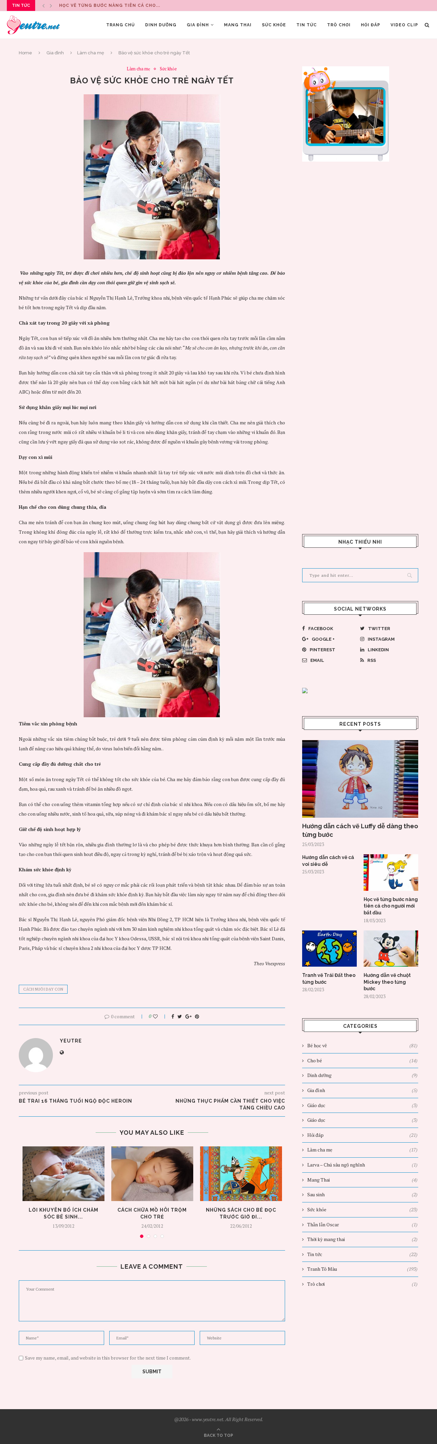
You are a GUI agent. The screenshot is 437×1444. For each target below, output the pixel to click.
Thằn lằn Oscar (362, 1224)
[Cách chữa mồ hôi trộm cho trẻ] (152, 1173)
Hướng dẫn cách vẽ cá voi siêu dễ (328, 861)
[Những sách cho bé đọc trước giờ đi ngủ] (241, 1173)
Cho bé (362, 1060)
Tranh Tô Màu (362, 1269)
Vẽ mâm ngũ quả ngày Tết (93, 5)
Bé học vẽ (362, 1045)
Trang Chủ (120, 25)
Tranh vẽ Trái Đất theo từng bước (328, 978)
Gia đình (198, 25)
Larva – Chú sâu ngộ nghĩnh (362, 1164)
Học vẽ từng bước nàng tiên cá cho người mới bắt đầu (391, 906)
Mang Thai (238, 25)
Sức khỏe (274, 25)
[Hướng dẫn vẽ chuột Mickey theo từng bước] (391, 948)
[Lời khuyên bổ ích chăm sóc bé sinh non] (63, 1173)
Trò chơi (339, 25)
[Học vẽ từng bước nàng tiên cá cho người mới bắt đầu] (391, 872)
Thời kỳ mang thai (362, 1239)
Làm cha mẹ (90, 52)
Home (25, 52)
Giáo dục (362, 1105)
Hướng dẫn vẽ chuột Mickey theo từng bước (387, 981)
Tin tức (306, 25)
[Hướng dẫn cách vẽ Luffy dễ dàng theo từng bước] (360, 779)
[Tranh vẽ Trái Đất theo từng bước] (329, 948)
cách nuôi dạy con (43, 989)
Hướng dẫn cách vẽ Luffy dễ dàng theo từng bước (360, 830)
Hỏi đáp (370, 25)
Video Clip (404, 25)
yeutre (71, 1041)
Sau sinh (362, 1194)
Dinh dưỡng (161, 25)
